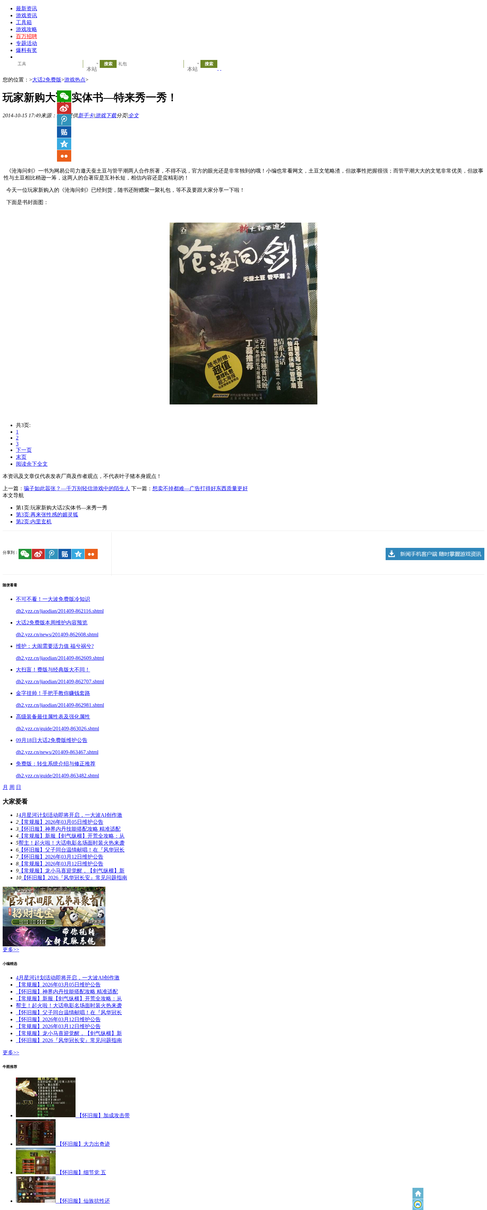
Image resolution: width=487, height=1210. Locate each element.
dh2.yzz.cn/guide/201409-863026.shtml (57, 728)
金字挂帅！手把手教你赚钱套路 (53, 693)
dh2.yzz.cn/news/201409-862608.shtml (57, 634)
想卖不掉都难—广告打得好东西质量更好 (200, 488)
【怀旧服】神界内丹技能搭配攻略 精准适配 (70, 829)
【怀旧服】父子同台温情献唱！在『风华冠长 (72, 850)
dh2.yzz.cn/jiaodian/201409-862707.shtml (60, 681)
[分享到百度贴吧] (64, 554)
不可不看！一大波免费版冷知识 (53, 599)
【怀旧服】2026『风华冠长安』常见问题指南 (74, 877)
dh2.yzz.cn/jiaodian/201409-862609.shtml (60, 658)
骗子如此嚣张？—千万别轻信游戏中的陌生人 (77, 488)
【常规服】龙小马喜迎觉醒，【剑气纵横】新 (72, 870)
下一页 (24, 450)
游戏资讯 (26, 15)
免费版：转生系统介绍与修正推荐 (55, 763)
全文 (133, 115)
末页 (21, 457)
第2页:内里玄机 (34, 521)
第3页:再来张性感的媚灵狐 (47, 514)
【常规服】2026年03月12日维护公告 (61, 864)
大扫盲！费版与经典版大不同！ (53, 669)
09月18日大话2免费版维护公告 (51, 740)
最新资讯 (26, 8)
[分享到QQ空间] (78, 554)
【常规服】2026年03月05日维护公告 (61, 822)
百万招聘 (26, 36)
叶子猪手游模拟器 (417, 1204)
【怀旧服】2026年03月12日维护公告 (61, 857)
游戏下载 (105, 115)
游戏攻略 (26, 29)
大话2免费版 (46, 79)
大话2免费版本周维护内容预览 (51, 622)
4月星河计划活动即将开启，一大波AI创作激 (70, 815)
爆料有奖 (26, 50)
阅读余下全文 (32, 464)
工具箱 (24, 22)
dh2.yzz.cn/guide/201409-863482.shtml (57, 775)
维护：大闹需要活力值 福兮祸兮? (55, 646)
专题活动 (26, 43)
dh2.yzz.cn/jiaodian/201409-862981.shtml (60, 705)
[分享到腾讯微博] (51, 554)
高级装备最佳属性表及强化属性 (53, 716)
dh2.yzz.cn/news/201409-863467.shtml (57, 752)
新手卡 (86, 115)
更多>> (11, 949)
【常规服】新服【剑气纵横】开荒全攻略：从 (72, 836)
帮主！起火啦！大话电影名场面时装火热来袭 (72, 843)
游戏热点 (74, 79)
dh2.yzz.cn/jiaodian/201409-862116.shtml (60, 611)
